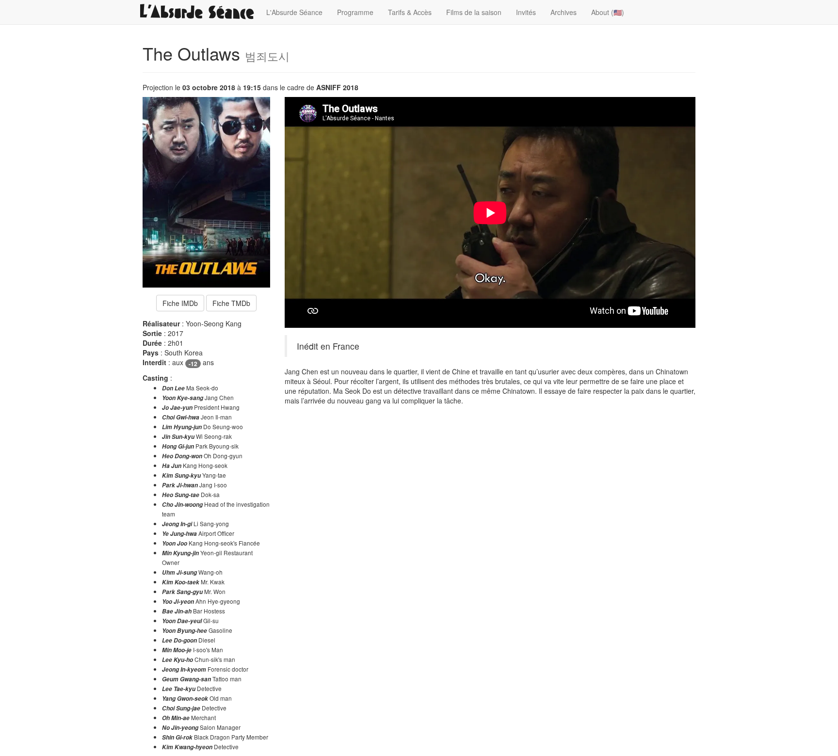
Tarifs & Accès (410, 12)
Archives (563, 12)
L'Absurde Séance (294, 12)
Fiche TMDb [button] (231, 303)
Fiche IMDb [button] (180, 303)
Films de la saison (473, 12)
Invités (526, 12)
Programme (355, 12)
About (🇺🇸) (607, 12)
